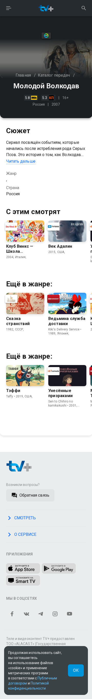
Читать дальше (21, 161)
